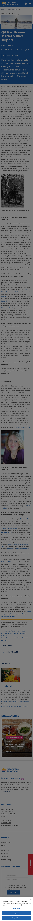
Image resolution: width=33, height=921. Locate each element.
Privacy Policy (25, 905)
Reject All (16, 913)
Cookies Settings (16, 908)
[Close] (31, 899)
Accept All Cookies (16, 917)
